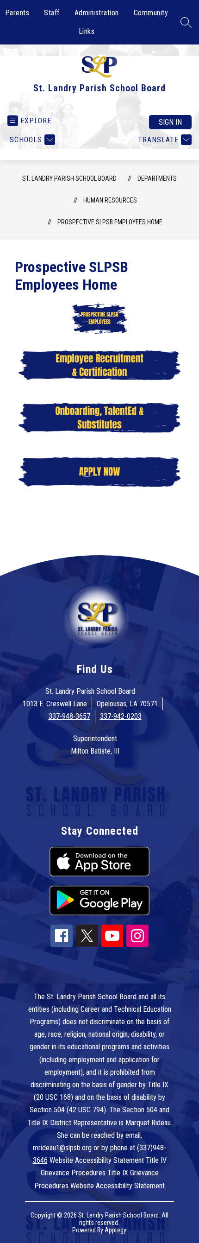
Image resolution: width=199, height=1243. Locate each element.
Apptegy (115, 1230)
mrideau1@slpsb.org (62, 1147)
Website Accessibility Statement (117, 1185)
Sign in (170, 122)
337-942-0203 (121, 716)
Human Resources (110, 200)
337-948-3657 (69, 716)
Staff (52, 12)
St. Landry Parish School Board (69, 178)
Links (87, 31)
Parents (17, 12)
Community (151, 12)
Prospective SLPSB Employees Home (109, 222)
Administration (97, 12)
